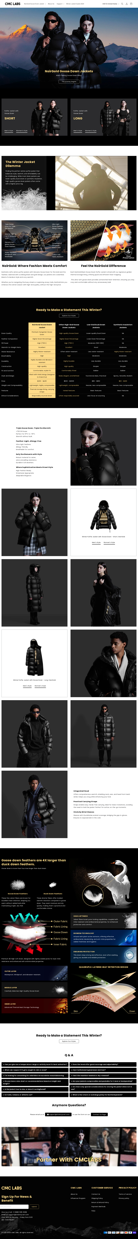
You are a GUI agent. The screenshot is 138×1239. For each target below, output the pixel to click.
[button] (35, 4)
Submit (34, 1207)
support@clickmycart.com (59, 1114)
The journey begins (69, 82)
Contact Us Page (99, 1114)
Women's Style (21, 131)
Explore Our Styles (69, 316)
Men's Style (9, 131)
